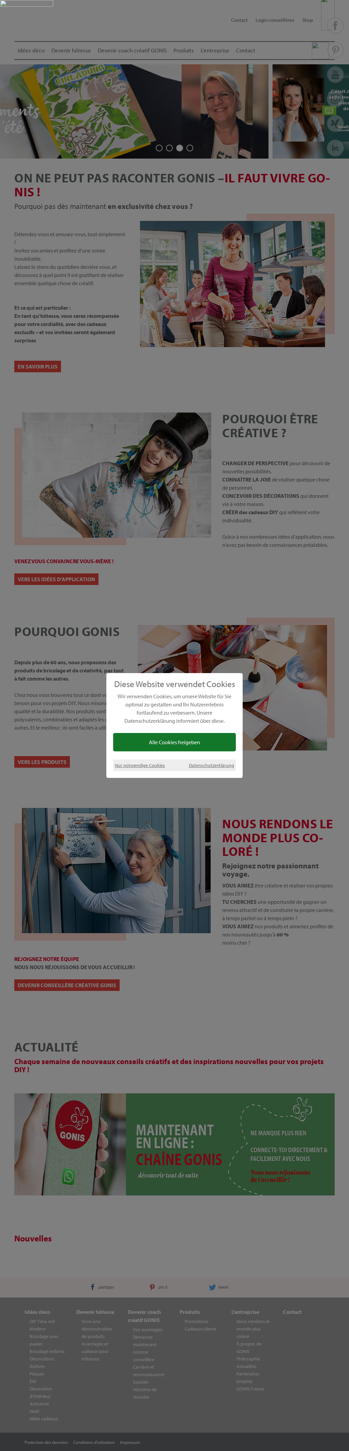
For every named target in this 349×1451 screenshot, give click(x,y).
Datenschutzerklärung (211, 765)
